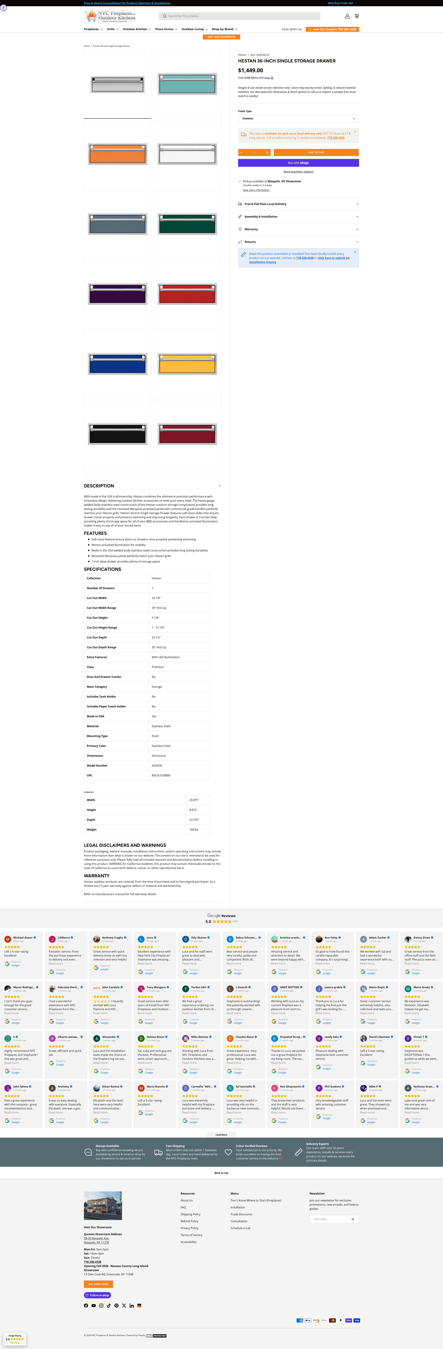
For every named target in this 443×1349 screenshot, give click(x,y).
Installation (238, 1207)
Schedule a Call (240, 1228)
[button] (357, 16)
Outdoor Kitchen (135, 29)
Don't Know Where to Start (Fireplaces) (256, 1200)
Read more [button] (56, 963)
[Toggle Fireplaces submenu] (102, 29)
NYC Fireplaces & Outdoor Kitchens (108, 1335)
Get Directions (98, 1284)
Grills (111, 29)
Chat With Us (292, 29)
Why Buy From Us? (340, 3)
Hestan (242, 54)
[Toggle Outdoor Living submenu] (206, 29)
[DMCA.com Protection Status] (156, 1335)
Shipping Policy (190, 1214)
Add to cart (316, 152)
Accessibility (188, 1242)
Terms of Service (191, 1235)
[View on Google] (7, 939)
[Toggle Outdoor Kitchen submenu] (150, 29)
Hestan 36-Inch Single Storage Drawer (111, 45)
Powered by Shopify (135, 1335)
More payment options (299, 171)
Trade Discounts (241, 1214)
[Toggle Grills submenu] (117, 29)
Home (87, 45)
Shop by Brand (222, 29)
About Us (187, 1200)
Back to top (221, 1172)
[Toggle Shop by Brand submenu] (236, 29)
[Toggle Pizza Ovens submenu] (176, 29)
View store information (256, 190)
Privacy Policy (189, 1228)
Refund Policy (189, 1221)
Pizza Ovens (164, 29)
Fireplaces (91, 29)
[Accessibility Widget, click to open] (3, 7)
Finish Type (245, 111)
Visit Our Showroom (221, 36)
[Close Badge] (25, 1333)
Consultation (239, 1221)
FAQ (183, 1207)
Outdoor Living (193, 29)
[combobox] (239, 16)
